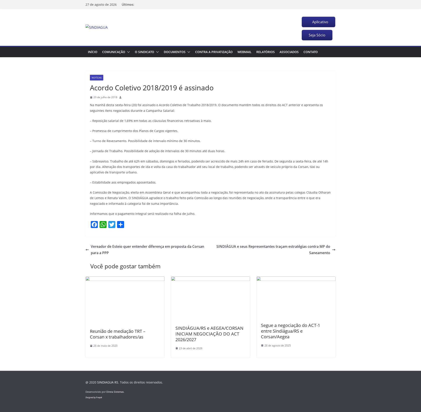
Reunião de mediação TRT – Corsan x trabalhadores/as (117, 334)
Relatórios (265, 52)
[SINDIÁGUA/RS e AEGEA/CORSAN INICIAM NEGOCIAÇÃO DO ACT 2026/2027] (210, 279)
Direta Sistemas (115, 391)
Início (92, 52)
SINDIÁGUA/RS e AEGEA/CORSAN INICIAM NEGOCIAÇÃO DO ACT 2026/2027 (209, 333)
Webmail (244, 52)
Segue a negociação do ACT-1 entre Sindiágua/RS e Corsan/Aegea (290, 331)
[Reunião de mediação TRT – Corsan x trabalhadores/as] (125, 279)
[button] (127, 52)
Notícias (97, 77)
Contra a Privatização (214, 52)
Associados (289, 52)
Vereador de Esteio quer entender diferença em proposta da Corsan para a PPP (147, 249)
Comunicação (113, 52)
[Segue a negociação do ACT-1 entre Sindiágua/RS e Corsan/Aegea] (296, 279)
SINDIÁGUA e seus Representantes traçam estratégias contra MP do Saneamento (273, 249)
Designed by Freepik (94, 397)
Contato (310, 52)
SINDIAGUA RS (107, 382)
